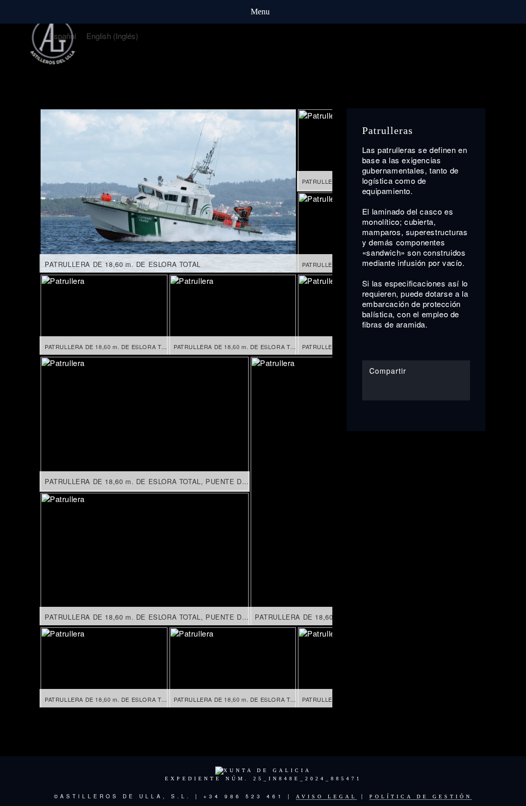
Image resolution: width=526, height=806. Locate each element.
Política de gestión (420, 796)
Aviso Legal (326, 796)
